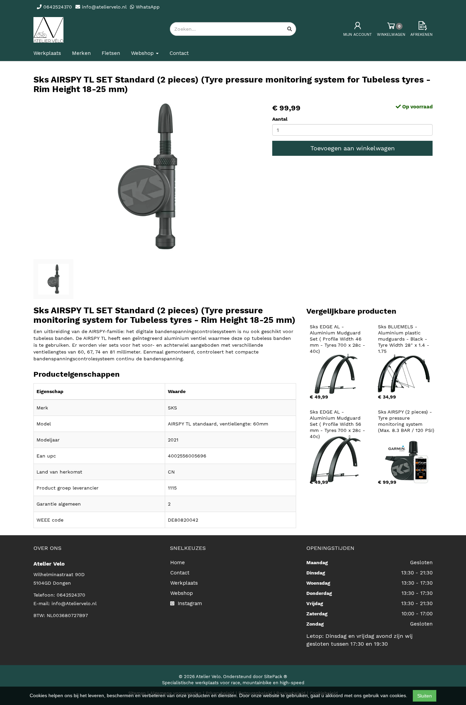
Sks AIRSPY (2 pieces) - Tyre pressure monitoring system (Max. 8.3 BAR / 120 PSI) (406, 421)
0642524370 (71, 595)
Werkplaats (47, 53)
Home (177, 562)
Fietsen (111, 53)
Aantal (280, 119)
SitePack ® (275, 676)
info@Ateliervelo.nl (74, 603)
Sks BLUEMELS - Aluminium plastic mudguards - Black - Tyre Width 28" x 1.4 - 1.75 (404, 339)
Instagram (189, 603)
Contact (179, 53)
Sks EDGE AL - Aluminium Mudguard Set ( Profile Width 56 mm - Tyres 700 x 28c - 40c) (338, 424)
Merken (81, 53)
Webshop (181, 593)
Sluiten (424, 696)
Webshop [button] (143, 53)
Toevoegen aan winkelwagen (352, 148)
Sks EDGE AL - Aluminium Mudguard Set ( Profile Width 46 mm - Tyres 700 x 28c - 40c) (338, 339)
